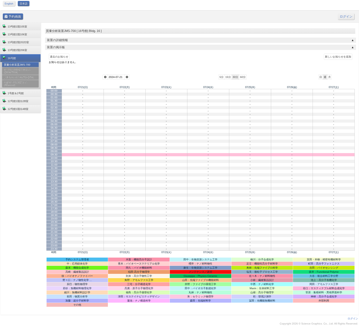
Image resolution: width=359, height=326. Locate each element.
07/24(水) (208, 87)
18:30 (54, 215)
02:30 (54, 107)
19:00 (54, 218)
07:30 (54, 141)
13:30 (54, 181)
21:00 (54, 231)
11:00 (54, 164)
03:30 (54, 114)
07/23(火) (166, 87)
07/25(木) (250, 87)
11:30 (54, 168)
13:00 (54, 178)
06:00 (54, 131)
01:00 (54, 97)
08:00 (54, 144)
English (9, 3)
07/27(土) (334, 87)
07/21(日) (83, 87)
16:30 (54, 201)
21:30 (54, 235)
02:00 (54, 104)
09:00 (54, 151)
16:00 (54, 198)
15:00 (54, 191)
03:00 (54, 110)
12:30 (54, 174)
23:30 (54, 248)
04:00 (54, 117)
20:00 (54, 225)
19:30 (54, 221)
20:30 (54, 228)
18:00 (54, 211)
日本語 (23, 3)
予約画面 (14, 16)
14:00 (54, 184)
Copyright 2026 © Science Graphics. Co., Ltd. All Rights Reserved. (319, 323)
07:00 (54, 137)
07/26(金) (292, 87)
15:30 (54, 194)
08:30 (54, 147)
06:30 (54, 134)
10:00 (54, 157)
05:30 (54, 127)
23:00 (54, 245)
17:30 (54, 208)
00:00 (54, 90)
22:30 (54, 242)
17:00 (54, 205)
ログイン (346, 16)
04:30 (54, 120)
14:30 (54, 188)
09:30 (54, 154)
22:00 (54, 238)
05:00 (54, 124)
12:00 (54, 171)
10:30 (54, 161)
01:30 (54, 100)
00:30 (54, 94)
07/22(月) (125, 87)
